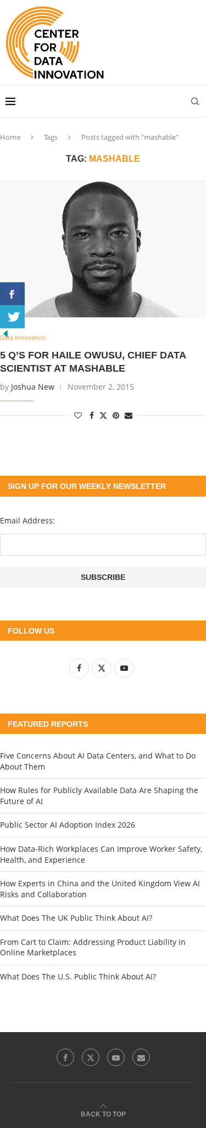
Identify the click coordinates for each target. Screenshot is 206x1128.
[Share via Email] (128, 415)
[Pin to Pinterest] (116, 415)
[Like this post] (78, 415)
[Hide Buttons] (5, 333)
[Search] (195, 101)
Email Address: (27, 520)
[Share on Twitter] (103, 415)
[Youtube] (116, 1057)
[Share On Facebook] (12, 293)
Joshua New (32, 386)
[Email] (141, 1057)
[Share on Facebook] (92, 415)
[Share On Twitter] (12, 316)
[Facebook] (65, 1057)
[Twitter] (90, 1057)
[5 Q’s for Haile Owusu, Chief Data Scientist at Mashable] (103, 248)
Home (10, 137)
